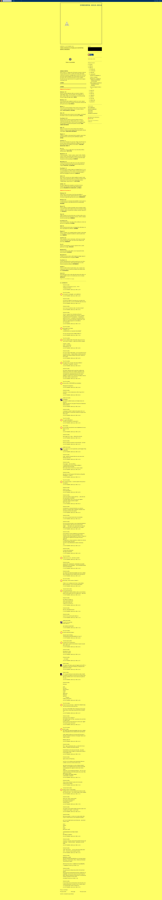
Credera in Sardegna (93, 77)
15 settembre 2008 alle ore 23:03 (71, 378)
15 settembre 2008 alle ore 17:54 (71, 323)
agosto (91, 90)
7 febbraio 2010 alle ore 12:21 (71, 865)
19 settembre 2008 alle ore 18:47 (71, 811)
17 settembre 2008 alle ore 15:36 (71, 594)
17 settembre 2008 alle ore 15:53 (71, 605)
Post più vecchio (83, 891)
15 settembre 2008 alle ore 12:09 (71, 289)
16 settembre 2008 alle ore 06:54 (71, 395)
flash (64, 425)
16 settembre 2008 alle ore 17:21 (71, 484)
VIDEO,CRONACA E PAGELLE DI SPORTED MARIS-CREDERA (96, 84)
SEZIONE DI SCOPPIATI (92, 113)
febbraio (91, 100)
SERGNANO (90, 112)
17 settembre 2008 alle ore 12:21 (71, 559)
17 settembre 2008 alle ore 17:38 (71, 627)
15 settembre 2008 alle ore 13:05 (71, 295)
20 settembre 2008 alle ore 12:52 (71, 852)
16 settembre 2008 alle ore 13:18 (71, 438)
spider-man (65, 397)
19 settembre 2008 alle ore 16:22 (71, 741)
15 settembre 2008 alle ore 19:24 (71, 365)
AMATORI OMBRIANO (92, 109)
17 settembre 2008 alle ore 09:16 (71, 503)
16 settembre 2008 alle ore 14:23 (71, 444)
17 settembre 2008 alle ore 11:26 (71, 545)
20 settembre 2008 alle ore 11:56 (71, 836)
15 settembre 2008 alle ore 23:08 (71, 387)
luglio (91, 91)
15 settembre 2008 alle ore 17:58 (71, 335)
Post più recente (63, 891)
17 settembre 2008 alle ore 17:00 (71, 611)
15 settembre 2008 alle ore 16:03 (71, 309)
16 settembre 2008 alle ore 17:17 (71, 477)
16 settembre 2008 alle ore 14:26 (71, 451)
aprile (91, 96)
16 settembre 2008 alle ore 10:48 (71, 415)
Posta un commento (64, 889)
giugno (91, 93)
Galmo (64, 663)
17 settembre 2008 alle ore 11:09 (71, 528)
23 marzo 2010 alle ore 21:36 (70, 878)
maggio (91, 95)
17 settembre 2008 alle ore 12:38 (71, 568)
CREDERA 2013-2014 (91, 5)
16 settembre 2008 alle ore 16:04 (71, 469)
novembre (92, 70)
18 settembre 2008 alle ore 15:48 (71, 679)
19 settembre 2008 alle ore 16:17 (71, 724)
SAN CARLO (90, 110)
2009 (90, 66)
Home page (73, 891)
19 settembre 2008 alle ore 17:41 (71, 793)
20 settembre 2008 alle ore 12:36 (71, 845)
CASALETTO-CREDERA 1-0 (95, 75)
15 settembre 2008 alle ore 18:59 (71, 358)
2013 (90, 64)
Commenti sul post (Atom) (69, 893)
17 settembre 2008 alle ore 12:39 (71, 575)
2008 (90, 67)
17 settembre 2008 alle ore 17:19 (71, 617)
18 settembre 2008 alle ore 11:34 (71, 654)
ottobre (91, 72)
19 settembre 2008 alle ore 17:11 (71, 777)
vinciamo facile (65, 588)
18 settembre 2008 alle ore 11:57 (71, 660)
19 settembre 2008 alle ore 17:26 (71, 785)
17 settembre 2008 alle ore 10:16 (71, 512)
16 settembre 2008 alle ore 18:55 (71, 492)
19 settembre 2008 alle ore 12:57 (71, 713)
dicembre (92, 69)
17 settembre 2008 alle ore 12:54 (71, 586)
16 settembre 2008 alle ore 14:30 (71, 459)
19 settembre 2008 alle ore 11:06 (71, 700)
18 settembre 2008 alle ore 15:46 (71, 669)
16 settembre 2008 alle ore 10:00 (71, 406)
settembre (92, 74)
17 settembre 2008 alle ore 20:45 (71, 646)
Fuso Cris (65, 292)
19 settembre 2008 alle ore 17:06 (71, 754)
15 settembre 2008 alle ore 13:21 (71, 303)
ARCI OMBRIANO (91, 107)
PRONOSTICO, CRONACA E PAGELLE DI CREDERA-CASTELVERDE (95, 80)
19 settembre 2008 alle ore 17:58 (71, 804)
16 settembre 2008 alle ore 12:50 (71, 431)
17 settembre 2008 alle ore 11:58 (71, 553)
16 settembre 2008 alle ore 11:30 (71, 422)
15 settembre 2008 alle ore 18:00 (71, 348)
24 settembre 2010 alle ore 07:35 (71, 887)
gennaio (91, 101)
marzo (91, 98)
